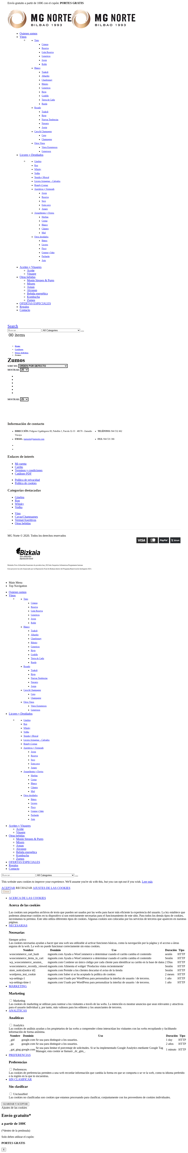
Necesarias (18, 925)
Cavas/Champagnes (26, 516)
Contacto (25, 310)
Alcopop (32, 290)
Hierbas (45, 217)
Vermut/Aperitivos (25, 520)
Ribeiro (45, 84)
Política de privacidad (27, 479)
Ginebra (37, 161)
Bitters (44, 240)
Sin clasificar (20, 1079)
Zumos (31, 300)
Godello (45, 95)
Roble (44, 64)
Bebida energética (37, 293)
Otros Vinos (39, 143)
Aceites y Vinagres (30, 267)
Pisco (44, 248)
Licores (45, 244)
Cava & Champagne (43, 131)
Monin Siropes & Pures (40, 280)
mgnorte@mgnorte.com (34, 439)
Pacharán (46, 256)
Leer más (147, 881)
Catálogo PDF (23, 473)
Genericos (46, 56)
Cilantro (45, 228)
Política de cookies (26, 483)
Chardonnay (47, 80)
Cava (44, 135)
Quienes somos (28, 33)
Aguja (44, 127)
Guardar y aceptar (15, 1104)
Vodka (37, 173)
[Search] (82, 331)
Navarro (45, 123)
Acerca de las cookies (27, 898)
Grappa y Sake (48, 252)
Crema (44, 221)
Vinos (23, 36)
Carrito (19, 467)
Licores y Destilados (31, 154)
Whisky (37, 169)
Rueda (44, 104)
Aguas (31, 286)
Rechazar (24, 887)
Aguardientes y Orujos (44, 213)
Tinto (36, 40)
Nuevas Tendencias (50, 119)
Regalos (24, 306)
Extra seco (46, 205)
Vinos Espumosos (49, 147)
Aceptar (8, 887)
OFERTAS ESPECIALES (35, 303)
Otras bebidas (27, 277)
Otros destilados (41, 236)
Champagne (47, 139)
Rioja (44, 92)
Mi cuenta (20, 463)
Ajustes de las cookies (51, 887)
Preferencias (20, 1055)
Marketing (18, 986)
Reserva (45, 48)
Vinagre (31, 273)
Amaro (45, 209)
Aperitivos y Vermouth (44, 189)
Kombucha (33, 296)
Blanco (37, 68)
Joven (44, 60)
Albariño (45, 76)
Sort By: (13, 366)
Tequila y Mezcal (41, 177)
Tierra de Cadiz (48, 99)
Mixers (31, 283)
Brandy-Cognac (41, 185)
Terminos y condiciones (28, 470)
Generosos (46, 151)
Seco (44, 201)
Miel (44, 232)
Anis (44, 260)
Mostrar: (14, 370)
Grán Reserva (48, 52)
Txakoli (45, 72)
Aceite (31, 270)
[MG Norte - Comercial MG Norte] (71, 27)
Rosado (37, 107)
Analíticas (18, 1010)
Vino (18, 513)
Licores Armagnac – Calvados (47, 181)
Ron (36, 165)
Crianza (45, 44)
